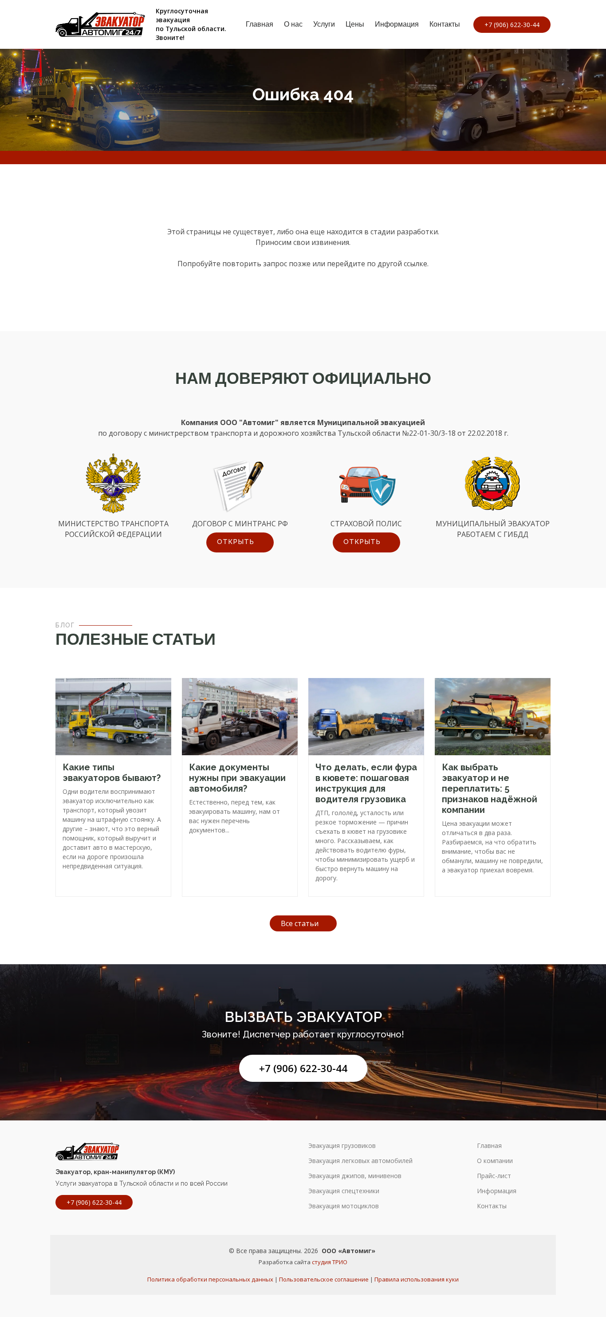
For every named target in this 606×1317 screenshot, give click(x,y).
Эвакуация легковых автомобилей (360, 1161)
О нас (293, 24)
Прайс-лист (494, 1176)
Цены (355, 24)
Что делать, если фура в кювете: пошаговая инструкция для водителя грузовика (366, 783)
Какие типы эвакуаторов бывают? (112, 772)
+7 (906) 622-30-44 (303, 1068)
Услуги (324, 24)
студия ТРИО (329, 1262)
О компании (495, 1161)
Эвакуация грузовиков (342, 1146)
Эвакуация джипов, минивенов (354, 1176)
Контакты (444, 24)
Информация (397, 24)
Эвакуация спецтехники (343, 1191)
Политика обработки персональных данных (210, 1279)
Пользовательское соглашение (324, 1279)
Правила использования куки (416, 1279)
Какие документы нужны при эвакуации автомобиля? (237, 778)
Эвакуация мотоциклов (343, 1206)
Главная (259, 24)
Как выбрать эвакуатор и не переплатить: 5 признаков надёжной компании (489, 788)
